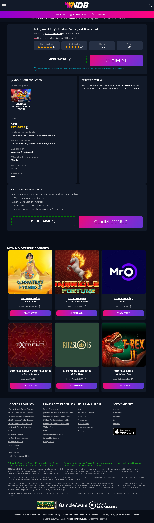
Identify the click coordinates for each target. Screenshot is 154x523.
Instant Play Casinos (51, 438)
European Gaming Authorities (26, 515)
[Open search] (150, 5)
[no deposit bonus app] (126, 437)
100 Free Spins (48, 431)
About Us (82, 416)
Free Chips (81, 14)
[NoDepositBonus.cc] (77, 5)
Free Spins (60, 14)
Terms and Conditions (90, 515)
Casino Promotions (50, 409)
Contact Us (82, 420)
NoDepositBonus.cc (52, 463)
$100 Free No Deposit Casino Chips (56, 416)
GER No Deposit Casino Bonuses (21, 420)
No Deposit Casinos (15, 434)
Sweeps (101, 14)
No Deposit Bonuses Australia (19, 427)
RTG (13, 177)
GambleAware (83, 424)
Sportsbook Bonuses (16, 449)
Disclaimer (136, 515)
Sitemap (81, 431)
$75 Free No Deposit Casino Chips (56, 420)
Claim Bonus (110, 222)
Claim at (116, 60)
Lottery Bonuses (14, 445)
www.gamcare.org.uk (86, 427)
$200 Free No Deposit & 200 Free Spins (58, 413)
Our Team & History (86, 413)
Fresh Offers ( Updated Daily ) (19, 456)
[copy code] (69, 59)
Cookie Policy (123, 515)
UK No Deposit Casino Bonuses (20, 424)
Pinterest (116, 424)
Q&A (80, 409)
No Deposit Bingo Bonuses (18, 438)
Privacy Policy (109, 515)
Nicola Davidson (53, 34)
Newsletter (117, 413)
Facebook (117, 416)
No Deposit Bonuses (15, 442)
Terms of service (70, 515)
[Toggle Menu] (4, 5)
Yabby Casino (48, 442)
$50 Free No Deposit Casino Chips (56, 424)
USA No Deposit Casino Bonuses (20, 409)
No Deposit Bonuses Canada (19, 431)
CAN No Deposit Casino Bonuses (21, 416)
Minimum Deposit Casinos (53, 434)
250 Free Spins (48, 427)
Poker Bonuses (13, 452)
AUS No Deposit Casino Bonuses (20, 413)
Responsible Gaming (51, 515)
